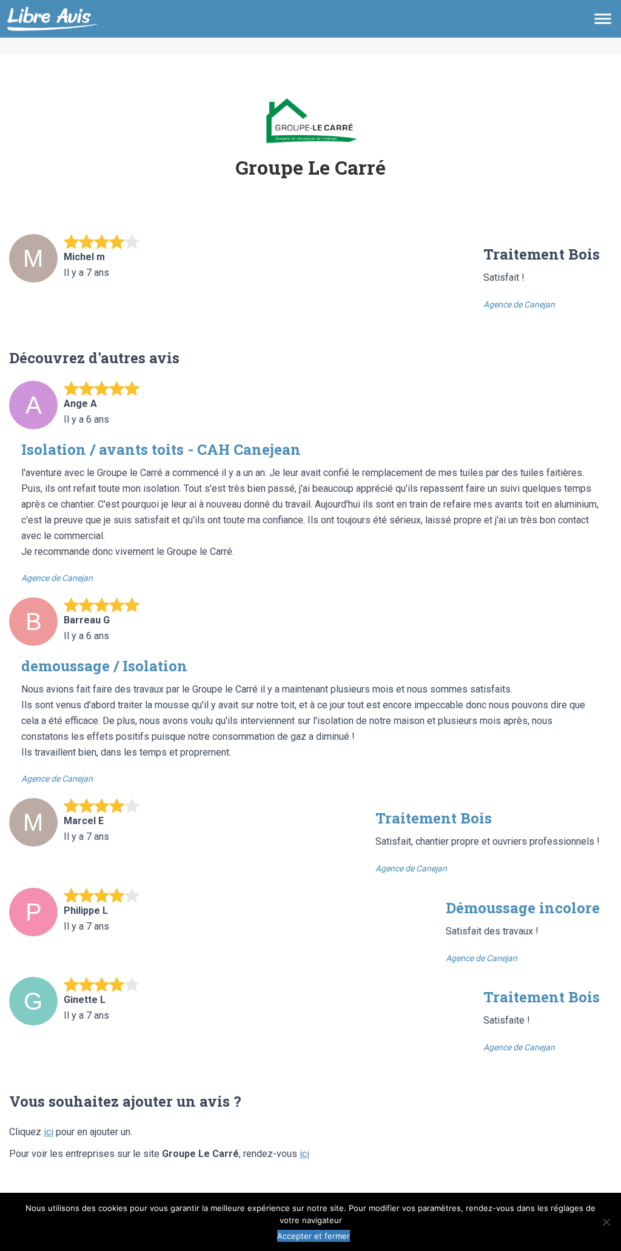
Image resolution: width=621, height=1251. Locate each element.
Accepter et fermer (313, 1236)
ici (48, 1132)
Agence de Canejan (519, 304)
